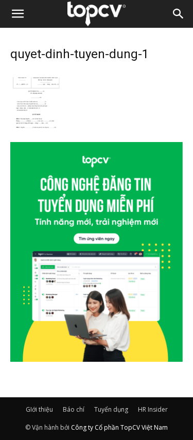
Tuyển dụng (111, 409)
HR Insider (153, 409)
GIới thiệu (39, 409)
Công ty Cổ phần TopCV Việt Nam (119, 427)
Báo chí (73, 409)
